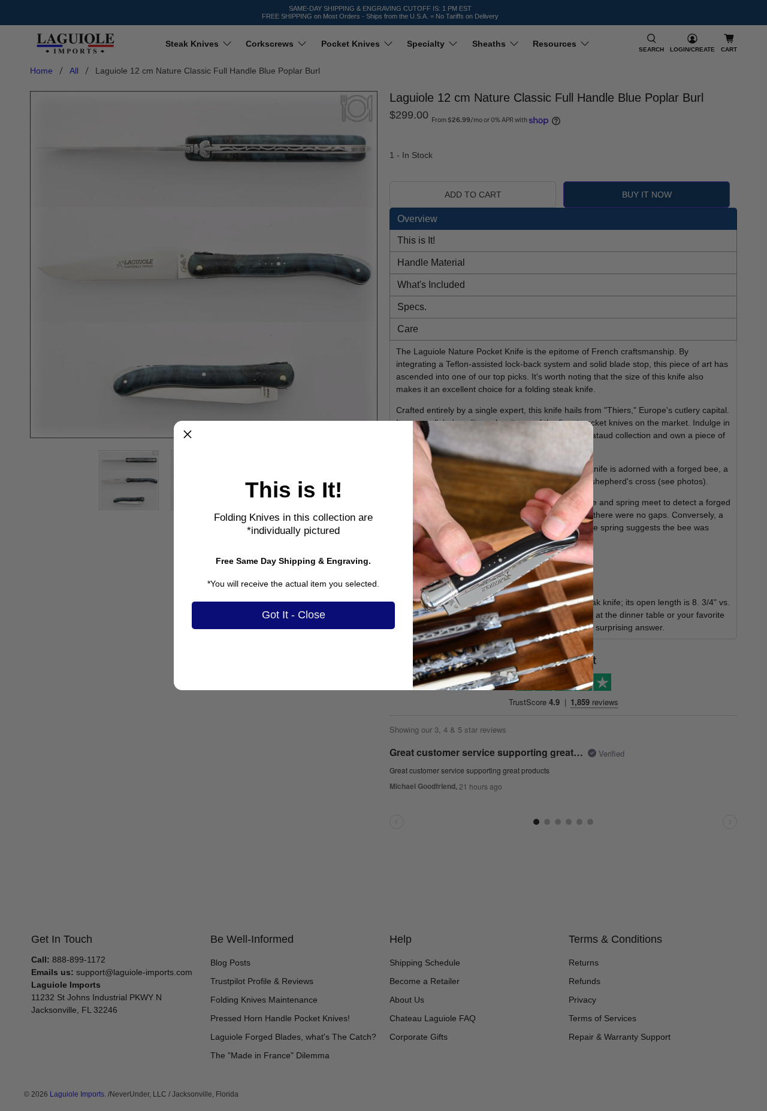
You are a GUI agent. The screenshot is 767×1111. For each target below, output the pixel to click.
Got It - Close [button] (293, 615)
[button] (187, 434)
